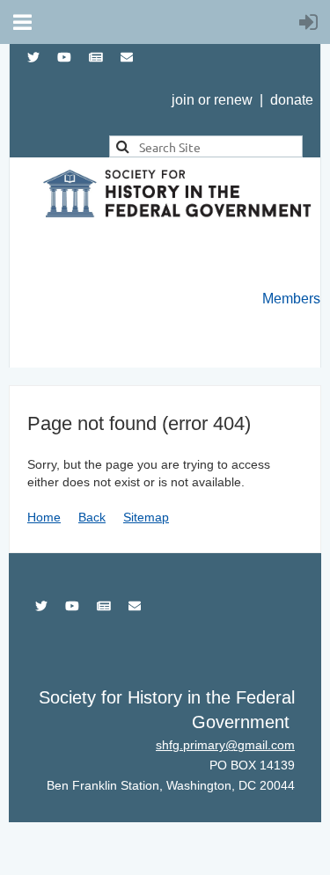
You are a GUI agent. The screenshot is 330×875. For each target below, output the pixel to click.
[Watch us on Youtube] (64, 57)
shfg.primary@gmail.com (225, 745)
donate (291, 99)
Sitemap (146, 517)
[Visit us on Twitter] (33, 57)
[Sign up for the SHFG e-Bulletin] (96, 57)
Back (92, 517)
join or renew (212, 99)
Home (44, 517)
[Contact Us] (127, 57)
